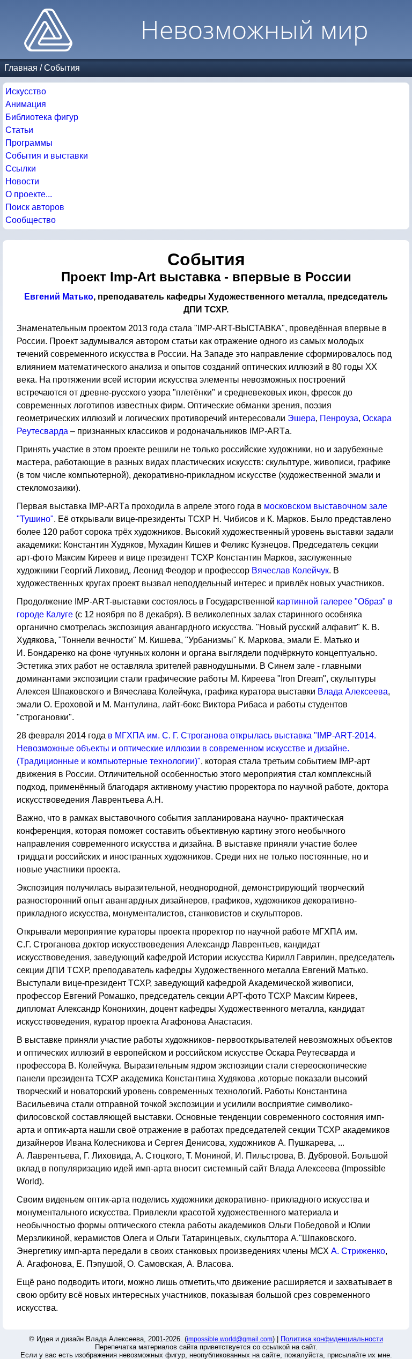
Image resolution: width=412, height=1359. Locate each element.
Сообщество (30, 220)
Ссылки (20, 168)
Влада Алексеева (353, 691)
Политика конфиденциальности (332, 1339)
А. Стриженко (358, 1251)
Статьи (19, 130)
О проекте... (28, 194)
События (62, 67)
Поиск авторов (34, 207)
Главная (21, 67)
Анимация (25, 104)
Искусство (25, 91)
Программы (29, 142)
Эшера (301, 418)
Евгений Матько (58, 296)
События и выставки (46, 155)
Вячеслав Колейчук (290, 570)
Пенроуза (339, 418)
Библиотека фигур (41, 117)
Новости (22, 181)
